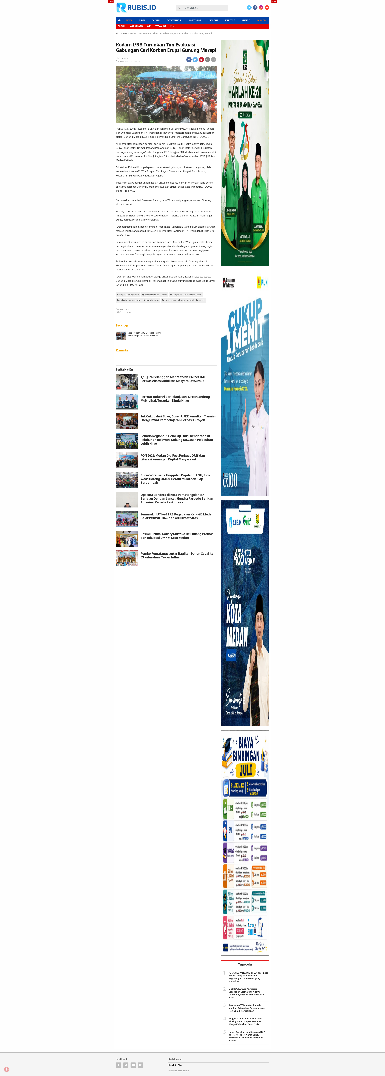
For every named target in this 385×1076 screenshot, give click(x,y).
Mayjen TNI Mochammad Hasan (187, 294)
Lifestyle (230, 20)
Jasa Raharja (136, 26)
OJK (148, 26)
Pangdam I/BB (152, 300)
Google (121, 26)
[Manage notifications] (6, 1069)
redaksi (124, 58)
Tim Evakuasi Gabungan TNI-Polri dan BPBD (184, 300)
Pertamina (160, 26)
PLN (172, 26)
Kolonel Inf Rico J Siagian (156, 294)
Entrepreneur (174, 20)
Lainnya (261, 20)
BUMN (142, 20)
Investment (194, 20)
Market (246, 20)
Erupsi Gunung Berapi (129, 294)
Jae (127, 309)
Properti (213, 20)
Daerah (155, 20)
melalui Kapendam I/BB (129, 300)
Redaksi (172, 1065)
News (129, 20)
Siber (180, 1065)
